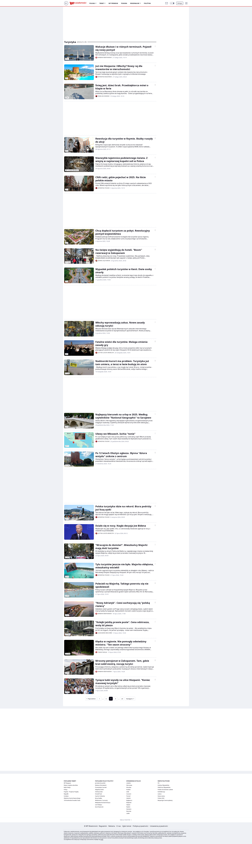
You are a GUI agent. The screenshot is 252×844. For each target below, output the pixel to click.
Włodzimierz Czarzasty (101, 800)
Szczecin (128, 794)
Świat (102, 3)
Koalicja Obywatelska (163, 785)
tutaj (102, 839)
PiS (158, 783)
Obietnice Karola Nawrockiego (72, 798)
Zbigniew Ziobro (99, 789)
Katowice (128, 809)
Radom (128, 807)
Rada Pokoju (67, 787)
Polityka (147, 3)
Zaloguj (179, 3)
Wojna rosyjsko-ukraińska (71, 785)
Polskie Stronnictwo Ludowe (165, 789)
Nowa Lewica (161, 796)
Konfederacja (161, 792)
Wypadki (66, 794)
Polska (92, 3)
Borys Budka (98, 798)
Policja (65, 789)
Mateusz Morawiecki (100, 785)
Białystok (128, 802)
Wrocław (128, 787)
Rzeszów (128, 811)
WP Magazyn (67, 783)
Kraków (128, 789)
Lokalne (128, 783)
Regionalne (134, 3)
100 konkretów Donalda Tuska (72, 800)
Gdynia (128, 805)
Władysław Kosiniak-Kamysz (102, 802)
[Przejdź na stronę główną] (66, 5)
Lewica (159, 794)
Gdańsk (128, 798)
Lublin (128, 813)
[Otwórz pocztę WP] (166, 3)
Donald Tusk (98, 794)
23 (122, 699)
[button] (172, 3)
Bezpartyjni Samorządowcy (165, 800)
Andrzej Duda (99, 792)
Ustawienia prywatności (158, 826)
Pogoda (124, 3)
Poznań (128, 796)
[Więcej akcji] (155, 46)
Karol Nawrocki (99, 807)
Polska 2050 (161, 798)
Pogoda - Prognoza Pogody (71, 792)
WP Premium (113, 3)
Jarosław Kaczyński (100, 783)
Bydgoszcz (129, 800)
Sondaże (66, 796)
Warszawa (129, 785)
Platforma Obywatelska (164, 787)
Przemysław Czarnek (101, 787)
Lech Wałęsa (98, 805)
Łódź (127, 792)
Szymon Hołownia (100, 796)
